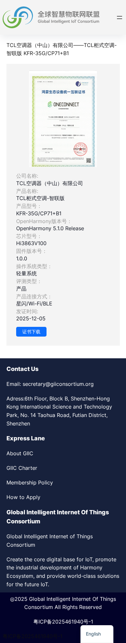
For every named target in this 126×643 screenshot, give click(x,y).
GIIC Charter (21, 468)
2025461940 (67, 621)
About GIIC (19, 453)
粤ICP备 (42, 621)
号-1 (88, 621)
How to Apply (23, 497)
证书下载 (31, 331)
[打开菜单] (119, 17)
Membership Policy (29, 482)
